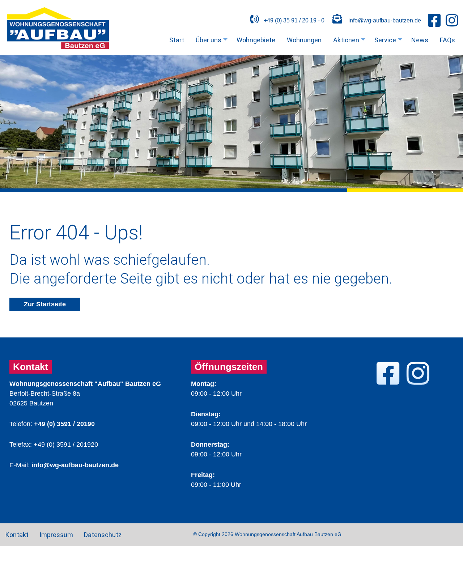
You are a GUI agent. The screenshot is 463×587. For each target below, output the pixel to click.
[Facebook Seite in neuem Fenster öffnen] (434, 21)
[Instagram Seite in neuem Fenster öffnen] (452, 21)
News (419, 40)
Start (176, 40)
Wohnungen (304, 40)
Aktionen (350, 41)
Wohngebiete (256, 40)
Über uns (212, 41)
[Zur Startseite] (58, 46)
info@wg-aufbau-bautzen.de (384, 20)
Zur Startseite (45, 304)
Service (389, 41)
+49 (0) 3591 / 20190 (64, 424)
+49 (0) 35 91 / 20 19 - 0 (293, 20)
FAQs (447, 40)
